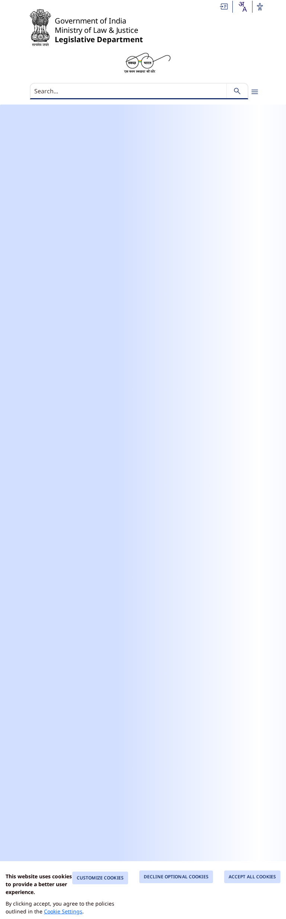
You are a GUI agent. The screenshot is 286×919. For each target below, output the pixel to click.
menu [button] (254, 91)
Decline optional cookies (176, 876)
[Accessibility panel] (260, 7)
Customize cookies (100, 878)
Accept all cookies (252, 876)
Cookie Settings (63, 911)
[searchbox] (129, 91)
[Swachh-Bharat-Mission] (147, 62)
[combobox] (242, 6)
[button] (224, 6)
